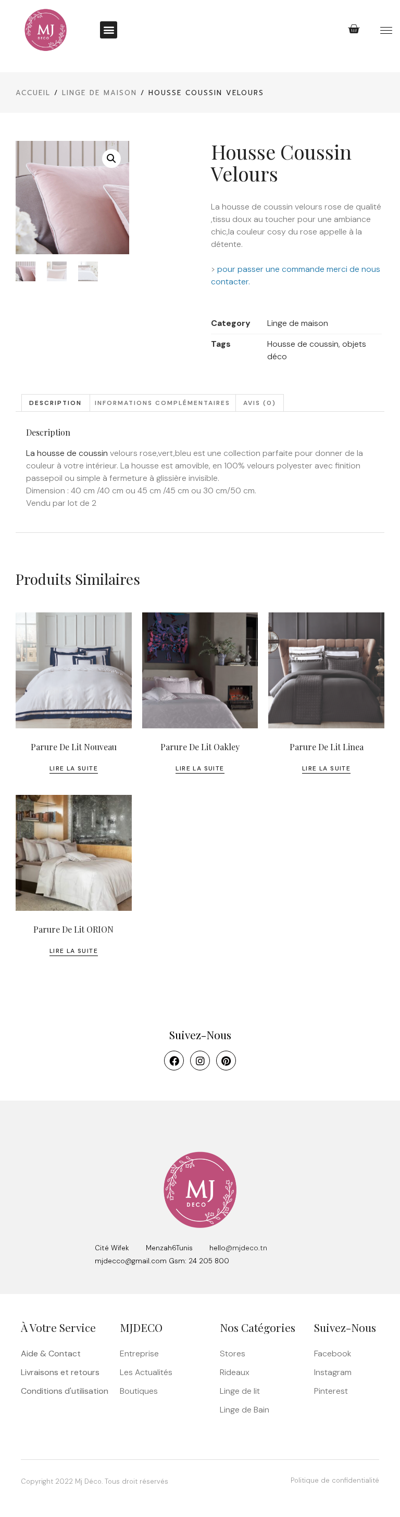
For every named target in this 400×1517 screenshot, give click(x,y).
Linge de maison (99, 93)
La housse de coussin (67, 453)
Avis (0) (259, 403)
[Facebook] (174, 1060)
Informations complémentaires (162, 403)
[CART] (354, 29)
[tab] (55, 402)
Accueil (33, 93)
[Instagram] (200, 1060)
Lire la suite (73, 768)
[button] (108, 29)
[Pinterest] (226, 1060)
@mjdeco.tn (246, 1248)
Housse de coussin (303, 343)
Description (55, 403)
